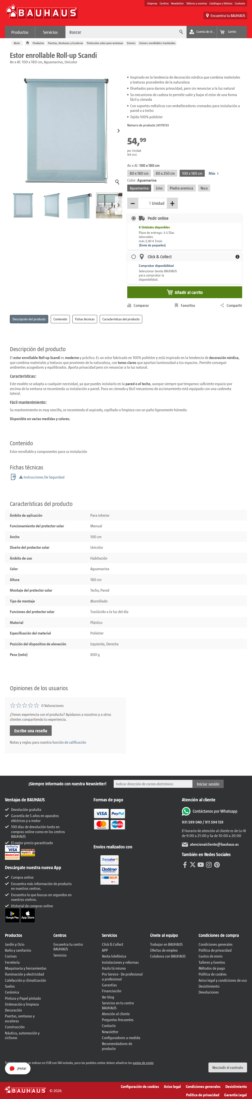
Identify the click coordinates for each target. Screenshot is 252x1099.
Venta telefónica (114, 956)
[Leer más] (110, 822)
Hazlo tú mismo (114, 968)
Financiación (111, 990)
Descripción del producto (29, 319)
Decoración (13, 1010)
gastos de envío (143, 1063)
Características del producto (121, 319)
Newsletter (177, 3)
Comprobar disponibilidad (156, 265)
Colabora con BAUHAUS (168, 956)
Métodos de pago (212, 968)
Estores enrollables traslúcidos (157, 43)
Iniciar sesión (208, 784)
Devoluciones (209, 992)
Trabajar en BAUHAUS (166, 944)
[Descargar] (12, 914)
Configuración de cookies (140, 1086)
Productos (20, 32)
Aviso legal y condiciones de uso (223, 980)
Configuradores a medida (121, 1037)
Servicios (50, 32)
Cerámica (12, 992)
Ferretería (12, 962)
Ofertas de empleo (164, 950)
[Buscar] (180, 32)
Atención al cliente (116, 1013)
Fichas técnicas (84, 319)
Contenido (60, 319)
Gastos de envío (210, 956)
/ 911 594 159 (212, 822)
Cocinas (11, 956)
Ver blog (108, 997)
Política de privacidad (215, 950)
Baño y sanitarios (18, 950)
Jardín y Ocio (14, 944)
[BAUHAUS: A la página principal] (41, 14)
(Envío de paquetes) (152, 245)
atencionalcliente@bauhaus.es (214, 844)
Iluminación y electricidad (24, 974)
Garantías (109, 984)
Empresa (152, 3)
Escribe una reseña (30, 730)
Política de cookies (213, 974)
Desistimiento (209, 986)
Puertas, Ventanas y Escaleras (65, 43)
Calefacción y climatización (25, 980)
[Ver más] (110, 869)
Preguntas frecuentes (118, 1019)
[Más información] (237, 256)
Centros (164, 3)
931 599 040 (192, 822)
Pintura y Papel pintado (23, 998)
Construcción (15, 1026)
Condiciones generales (216, 944)
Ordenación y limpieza (22, 1004)
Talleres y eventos (196, 3)
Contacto (240, 3)
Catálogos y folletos (220, 3)
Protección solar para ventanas (105, 43)
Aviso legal (172, 1086)
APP (105, 950)
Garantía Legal (235, 1094)
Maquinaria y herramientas (26, 968)
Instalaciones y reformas (120, 962)
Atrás (17, 43)
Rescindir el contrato (227, 1067)
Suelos (10, 986)
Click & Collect (112, 944)
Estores (131, 43)
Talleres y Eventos (212, 962)
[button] (118, 131)
